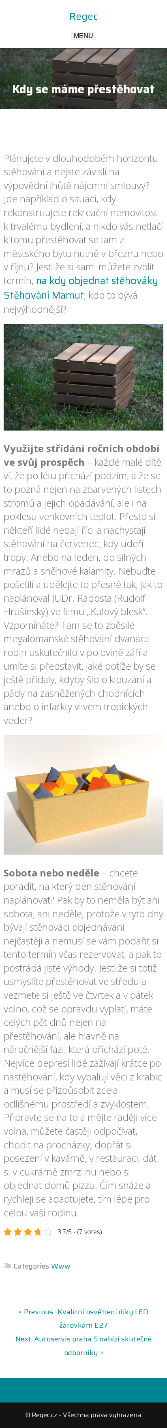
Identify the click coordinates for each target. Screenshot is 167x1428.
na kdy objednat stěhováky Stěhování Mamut (81, 288)
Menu (83, 35)
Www (61, 1266)
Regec (83, 16)
